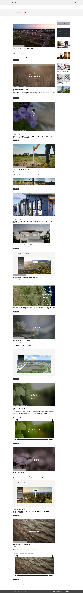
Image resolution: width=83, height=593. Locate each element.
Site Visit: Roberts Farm (19, 408)
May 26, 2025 (16, 50)
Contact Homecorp (61, 35)
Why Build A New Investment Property (23, 217)
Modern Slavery (67, 591)
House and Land (17, 86)
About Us (59, 31)
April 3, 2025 (16, 171)
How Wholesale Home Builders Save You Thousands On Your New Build (63, 60)
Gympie (29, 511)
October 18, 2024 (17, 342)
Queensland (22, 86)
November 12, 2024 (17, 279)
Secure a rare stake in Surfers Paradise (63, 93)
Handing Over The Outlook (20, 89)
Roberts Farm (15, 413)
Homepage (60, 29)
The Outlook (22, 477)
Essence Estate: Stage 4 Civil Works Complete (25, 277)
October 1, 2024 (16, 546)
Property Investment (24, 215)
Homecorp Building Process (62, 33)
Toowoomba (22, 130)
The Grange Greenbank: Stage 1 (21, 340)
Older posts (24, 584)
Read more (16, 97)
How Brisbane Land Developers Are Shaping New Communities (63, 72)
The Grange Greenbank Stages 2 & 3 (31, 52)
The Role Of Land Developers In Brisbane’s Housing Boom (62, 83)
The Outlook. (48, 92)
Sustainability (58, 591)
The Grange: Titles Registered (21, 169)
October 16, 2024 (17, 409)
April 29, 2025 (16, 90)
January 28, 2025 (16, 219)
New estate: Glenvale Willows (21, 132)
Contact (54, 591)
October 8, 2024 (16, 474)
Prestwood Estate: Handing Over (22, 544)
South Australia (23, 405)
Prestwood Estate (16, 548)
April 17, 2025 (16, 134)
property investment (42, 221)
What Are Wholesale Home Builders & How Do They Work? (63, 49)
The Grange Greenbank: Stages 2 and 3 (23, 48)
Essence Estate (33, 281)
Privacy (62, 591)
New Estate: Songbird (19, 472)
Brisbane (16, 338)
